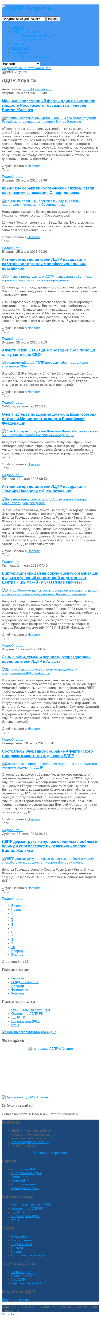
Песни (16, 1251)
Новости (33, 166)
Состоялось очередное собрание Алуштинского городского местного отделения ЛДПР (47, 753)
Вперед (17, 951)
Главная (17, 978)
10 (13, 947)
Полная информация (50, 1153)
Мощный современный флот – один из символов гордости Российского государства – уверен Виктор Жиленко (48, 105)
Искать (53, 19)
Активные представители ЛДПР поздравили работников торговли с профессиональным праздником (44, 263)
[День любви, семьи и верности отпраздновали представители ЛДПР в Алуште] (50, 673)
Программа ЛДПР (25, 1169)
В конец (17, 954)
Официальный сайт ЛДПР (31, 1010)
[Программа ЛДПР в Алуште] (25, 1097)
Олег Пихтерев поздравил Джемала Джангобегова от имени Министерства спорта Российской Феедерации (49, 418)
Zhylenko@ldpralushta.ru (30, 1142)
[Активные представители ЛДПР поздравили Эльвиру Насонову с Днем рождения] (50, 503)
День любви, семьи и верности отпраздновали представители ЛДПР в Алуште (46, 659)
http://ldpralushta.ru (37, 89)
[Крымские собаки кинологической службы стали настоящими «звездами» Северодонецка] (50, 204)
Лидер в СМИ (21, 1244)
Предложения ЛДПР (26, 1173)
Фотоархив (19, 989)
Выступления (21, 1240)
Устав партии (21, 1177)
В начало (18, 906)
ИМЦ (15, 1025)
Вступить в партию (16, 1300)
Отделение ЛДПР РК (27, 1013)
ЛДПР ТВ (18, 1017)
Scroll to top (10, 1314)
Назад (16, 909)
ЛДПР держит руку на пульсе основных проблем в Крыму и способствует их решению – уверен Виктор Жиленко (49, 845)
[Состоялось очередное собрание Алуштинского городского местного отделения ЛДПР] (50, 767)
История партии (23, 1184)
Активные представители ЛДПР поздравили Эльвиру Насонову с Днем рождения (44, 488)
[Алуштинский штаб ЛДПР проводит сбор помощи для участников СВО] (50, 366)
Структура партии (25, 1188)
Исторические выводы (28, 1255)
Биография (20, 1236)
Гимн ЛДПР (20, 1180)
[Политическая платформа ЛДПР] (29, 1032)
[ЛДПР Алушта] (26, 8)
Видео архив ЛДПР (25, 1021)
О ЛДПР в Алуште (25, 982)
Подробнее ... (12, 176)
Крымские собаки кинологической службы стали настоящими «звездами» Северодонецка (48, 190)
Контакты (18, 993)
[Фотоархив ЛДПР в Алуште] (50, 1069)
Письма (17, 1248)
